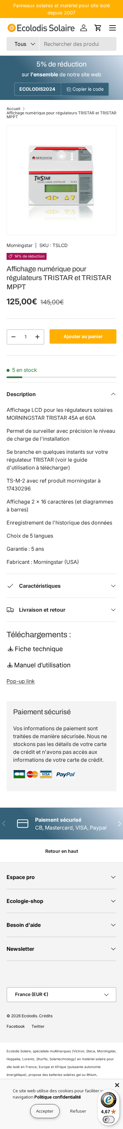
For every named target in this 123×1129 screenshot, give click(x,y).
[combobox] (61, 44)
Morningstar (19, 245)
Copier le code (88, 89)
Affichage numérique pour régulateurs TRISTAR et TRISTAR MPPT (61, 115)
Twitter (38, 1026)
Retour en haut (61, 851)
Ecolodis (29, 1015)
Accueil (13, 109)
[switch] (108, 1119)
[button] (98, 28)
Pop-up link (21, 681)
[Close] (117, 1085)
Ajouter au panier (83, 336)
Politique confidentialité (57, 1097)
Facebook (16, 1026)
